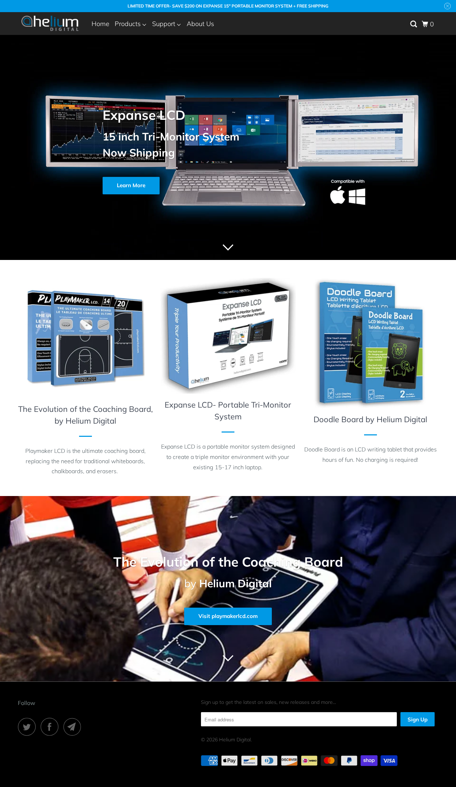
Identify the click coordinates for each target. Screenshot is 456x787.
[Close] (312, 326)
